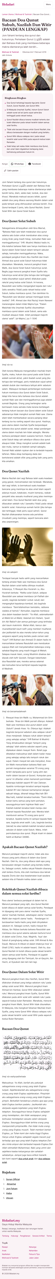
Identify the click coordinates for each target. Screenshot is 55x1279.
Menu (48, 4)
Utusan (9, 1198)
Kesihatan (6, 1254)
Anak (4, 1250)
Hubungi (14, 1236)
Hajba (9, 1193)
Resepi (5, 1247)
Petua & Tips (34, 1254)
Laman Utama (8, 14)
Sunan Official (13, 1179)
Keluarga (32, 1247)
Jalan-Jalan (34, 1258)
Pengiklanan (25, 1236)
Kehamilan (33, 1250)
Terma (49, 1236)
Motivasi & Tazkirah (23, 14)
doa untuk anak (26, 1158)
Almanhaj (11, 1184)
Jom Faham (11, 1188)
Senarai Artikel (38, 1236)
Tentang (5, 1236)
